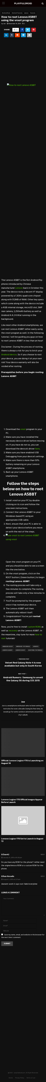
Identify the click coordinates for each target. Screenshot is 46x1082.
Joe (4, 23)
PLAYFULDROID (23, 3)
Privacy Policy (19, 1078)
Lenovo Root (20, 650)
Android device (9, 355)
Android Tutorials (17, 13)
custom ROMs (34, 627)
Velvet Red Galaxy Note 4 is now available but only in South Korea (23, 664)
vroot (23, 429)
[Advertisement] (23, 63)
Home (11, 1078)
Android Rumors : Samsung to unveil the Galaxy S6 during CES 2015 (23, 679)
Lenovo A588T (8, 650)
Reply (43, 854)
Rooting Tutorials (35, 650)
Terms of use (31, 1078)
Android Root (6, 13)
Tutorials (32, 13)
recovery (13, 631)
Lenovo (26, 13)
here (37, 449)
